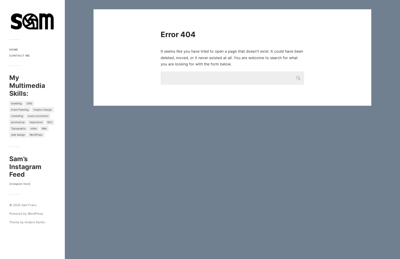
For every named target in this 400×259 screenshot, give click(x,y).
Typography (18, 128)
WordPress (36, 134)
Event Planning (20, 109)
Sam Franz (28, 205)
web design (18, 134)
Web (44, 128)
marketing (17, 116)
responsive (36, 122)
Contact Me (19, 55)
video (33, 128)
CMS (29, 103)
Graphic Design (42, 109)
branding (16, 103)
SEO (49, 122)
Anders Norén (35, 222)
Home (13, 49)
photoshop (18, 122)
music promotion (38, 116)
